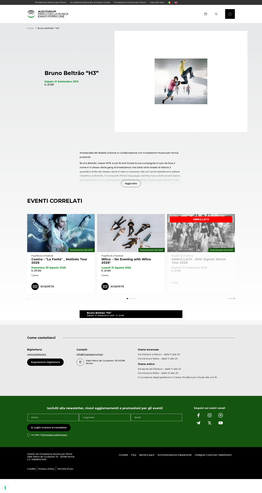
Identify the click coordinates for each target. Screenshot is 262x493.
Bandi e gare (146, 455)
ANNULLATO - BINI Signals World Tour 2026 (198, 260)
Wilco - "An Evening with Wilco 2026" (126, 260)
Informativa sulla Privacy (54, 435)
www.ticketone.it (36, 354)
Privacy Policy (46, 468)
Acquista (47, 286)
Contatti (123, 455)
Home (30, 28)
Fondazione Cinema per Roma (130, 2)
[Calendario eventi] (206, 14)
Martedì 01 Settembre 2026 (189, 267)
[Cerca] (217, 14)
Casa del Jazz (157, 2)
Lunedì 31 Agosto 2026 (116, 267)
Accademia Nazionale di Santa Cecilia (90, 2)
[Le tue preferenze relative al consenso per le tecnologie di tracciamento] (5, 488)
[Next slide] (231, 298)
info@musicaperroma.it (90, 354)
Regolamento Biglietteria (45, 362)
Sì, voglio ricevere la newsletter (49, 427)
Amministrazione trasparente (174, 455)
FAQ (133, 455)
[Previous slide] (30, 298)
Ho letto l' (49, 435)
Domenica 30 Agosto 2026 (48, 267)
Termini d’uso (65, 468)
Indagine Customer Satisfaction (213, 455)
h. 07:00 (36, 270)
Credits (31, 468)
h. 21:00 (106, 270)
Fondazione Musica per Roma (50, 2)
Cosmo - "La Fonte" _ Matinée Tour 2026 (59, 260)
